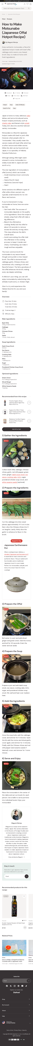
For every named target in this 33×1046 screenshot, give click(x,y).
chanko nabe (6, 123)
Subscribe (27, 876)
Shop (3, 999)
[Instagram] (14, 986)
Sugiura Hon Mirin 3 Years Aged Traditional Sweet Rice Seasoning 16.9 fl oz (17, 411)
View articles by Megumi (15, 857)
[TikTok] (26, 986)
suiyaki (26, 123)
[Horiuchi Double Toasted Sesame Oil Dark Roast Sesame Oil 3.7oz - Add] (25, 927)
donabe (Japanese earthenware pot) (16, 554)
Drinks (3, 957)
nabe (28, 116)
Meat (3, 19)
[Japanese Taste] (11, 4)
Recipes (9, 19)
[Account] (25, 4)
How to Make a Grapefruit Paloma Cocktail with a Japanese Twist (13, 960)
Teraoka (30, 920)
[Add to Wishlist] (24, 896)
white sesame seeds (9, 482)
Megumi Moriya (16, 823)
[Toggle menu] (2, 4)
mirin (19, 477)
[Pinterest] (18, 986)
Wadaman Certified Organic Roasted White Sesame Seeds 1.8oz (17, 420)
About (4, 1010)
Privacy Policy (17, 1030)
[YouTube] (22, 986)
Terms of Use (10, 1030)
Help (3, 1016)
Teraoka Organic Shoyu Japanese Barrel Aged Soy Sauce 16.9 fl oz (16, 402)
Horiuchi (4, 920)
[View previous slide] (4, 452)
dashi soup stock (18, 475)
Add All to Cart (16, 429)
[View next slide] (28, 452)
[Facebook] (7, 986)
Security (24, 1030)
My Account (5, 1005)
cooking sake (12, 477)
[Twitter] (11, 986)
